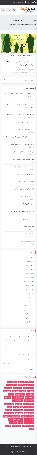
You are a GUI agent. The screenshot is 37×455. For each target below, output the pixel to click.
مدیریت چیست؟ (14, 416)
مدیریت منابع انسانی (28, 318)
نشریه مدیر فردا (18, 419)
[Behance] (17, 452)
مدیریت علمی (18, 413)
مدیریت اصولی (29, 410)
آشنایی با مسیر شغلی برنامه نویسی (25, 122)
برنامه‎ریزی (30, 391)
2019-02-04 (21, 69)
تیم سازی (11, 394)
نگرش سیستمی (29, 423)
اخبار (32, 257)
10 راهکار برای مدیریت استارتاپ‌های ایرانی (23, 152)
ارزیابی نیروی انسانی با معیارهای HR (25, 129)
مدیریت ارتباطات (29, 277)
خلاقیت (15, 397)
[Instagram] (23, 452)
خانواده (21, 397)
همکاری (20, 423)
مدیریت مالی (29, 314)
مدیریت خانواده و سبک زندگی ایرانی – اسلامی (22, 55)
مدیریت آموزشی (29, 273)
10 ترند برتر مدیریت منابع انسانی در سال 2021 (22, 211)
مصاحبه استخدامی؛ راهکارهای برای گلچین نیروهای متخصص (19, 137)
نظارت (10, 419)
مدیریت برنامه (29, 298)
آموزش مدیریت (12, 382)
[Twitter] (25, 452)
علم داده (31, 269)
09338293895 (31, 2)
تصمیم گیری (29, 394)
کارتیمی (8, 426)
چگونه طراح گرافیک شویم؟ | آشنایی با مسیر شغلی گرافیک (19, 115)
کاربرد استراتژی (16, 426)
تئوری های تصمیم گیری (19, 391)
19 (14, 350)
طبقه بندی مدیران (28, 404)
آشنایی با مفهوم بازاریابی (28, 204)
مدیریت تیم (8, 410)
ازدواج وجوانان (29, 385)
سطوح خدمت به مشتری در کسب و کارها (23, 159)
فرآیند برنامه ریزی (8, 404)
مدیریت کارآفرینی (28, 310)
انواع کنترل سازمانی (29, 234)
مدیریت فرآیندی (9, 413)
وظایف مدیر (13, 423)
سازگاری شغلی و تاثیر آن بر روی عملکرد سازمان (22, 144)
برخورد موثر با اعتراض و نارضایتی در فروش (23, 167)
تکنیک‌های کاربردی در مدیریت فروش (24, 189)
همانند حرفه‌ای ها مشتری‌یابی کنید (25, 174)
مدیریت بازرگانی (29, 290)
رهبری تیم (7, 397)
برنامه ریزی (8, 388)
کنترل (31, 429)
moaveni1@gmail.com (18, 2)
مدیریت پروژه (29, 302)
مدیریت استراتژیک (28, 281)
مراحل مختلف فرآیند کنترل (27, 241)
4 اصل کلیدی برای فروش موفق (26, 182)
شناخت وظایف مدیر (17, 401)
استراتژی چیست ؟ (11, 385)
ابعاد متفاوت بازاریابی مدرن (27, 196)
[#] (9, 452)
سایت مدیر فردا (29, 401)
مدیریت (9, 407)
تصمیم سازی (7, 391)
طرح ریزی (18, 404)
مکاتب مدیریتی (29, 419)
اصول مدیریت (29, 261)
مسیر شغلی (30, 322)
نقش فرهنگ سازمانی (29, 226)
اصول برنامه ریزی (28, 388)
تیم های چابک (29, 397)
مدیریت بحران (29, 294)
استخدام (20, 385)
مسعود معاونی (22, 72)
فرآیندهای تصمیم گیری (27, 407)
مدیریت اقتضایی (18, 410)
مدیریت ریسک (29, 413)
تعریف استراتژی (20, 394)
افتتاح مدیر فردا (17, 388)
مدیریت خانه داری (30, 69)
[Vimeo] (20, 452)
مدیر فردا (16, 407)
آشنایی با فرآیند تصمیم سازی (25, 382)
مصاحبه (6, 416)
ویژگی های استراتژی (28, 426)
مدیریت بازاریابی (29, 286)
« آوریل (32, 369)
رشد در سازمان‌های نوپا (28, 219)
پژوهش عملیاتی (29, 265)
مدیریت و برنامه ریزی (27, 416)
